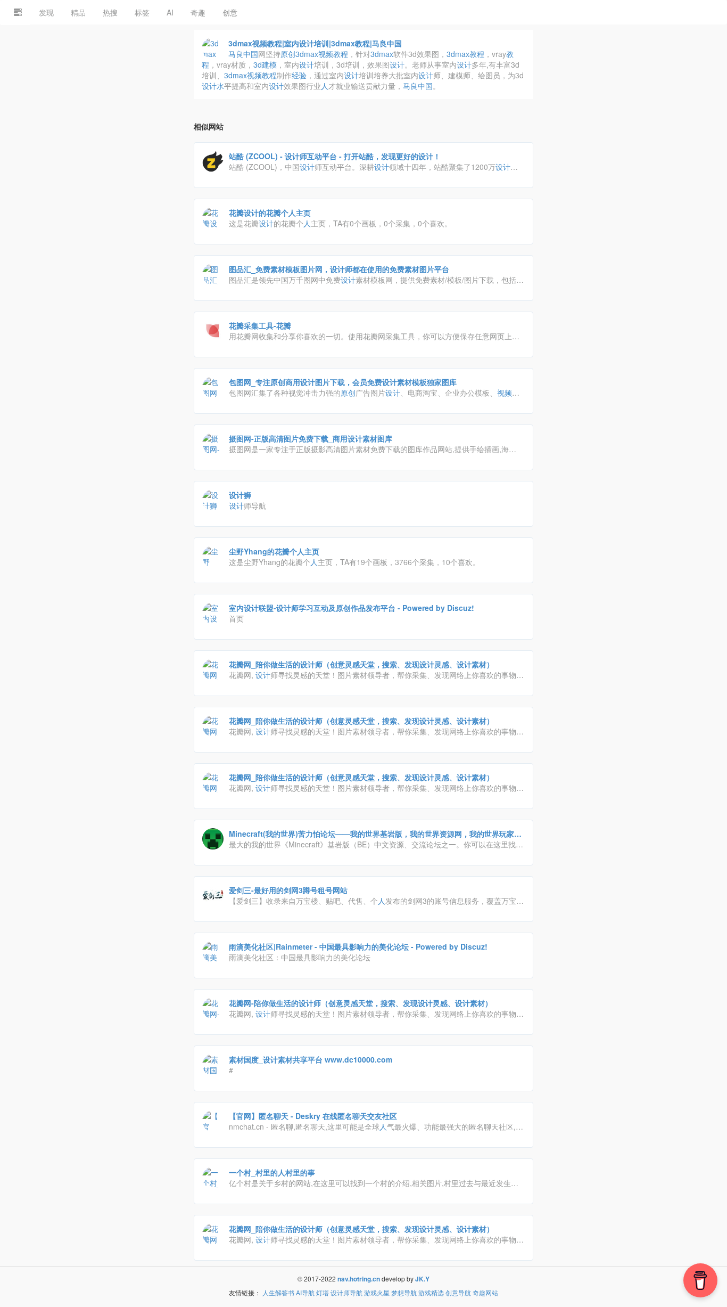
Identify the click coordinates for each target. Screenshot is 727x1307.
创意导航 (458, 1292)
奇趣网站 (485, 1292)
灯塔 (322, 1292)
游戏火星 (377, 1292)
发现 (46, 12)
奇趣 (198, 12)
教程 (340, 53)
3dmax (306, 53)
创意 (229, 12)
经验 (299, 75)
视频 (325, 53)
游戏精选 (431, 1292)
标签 (142, 12)
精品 (78, 12)
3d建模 (265, 64)
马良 (235, 53)
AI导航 (305, 1292)
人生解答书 (278, 1292)
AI (170, 12)
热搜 (110, 12)
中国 (243, 53)
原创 (287, 53)
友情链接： (245, 1292)
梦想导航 (404, 1292)
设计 (306, 64)
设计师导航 (346, 1292)
